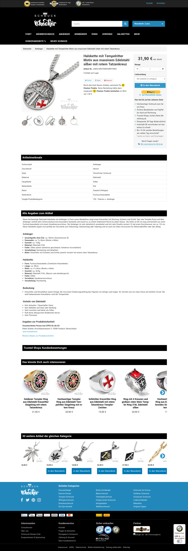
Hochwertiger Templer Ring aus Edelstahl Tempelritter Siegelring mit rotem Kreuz (69, 403)
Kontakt (149, 3)
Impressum (63, 547)
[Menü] (183, 525)
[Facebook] (22, 501)
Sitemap (126, 547)
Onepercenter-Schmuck (106, 500)
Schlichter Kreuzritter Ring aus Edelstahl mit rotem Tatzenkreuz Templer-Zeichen (102, 403)
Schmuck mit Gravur (142, 490)
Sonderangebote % (35, 41)
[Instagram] (39, 501)
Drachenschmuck (66, 503)
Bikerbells (137, 503)
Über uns (25, 531)
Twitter (89, 80)
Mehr (137, 34)
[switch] (179, 541)
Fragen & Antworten (67, 531)
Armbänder (80, 34)
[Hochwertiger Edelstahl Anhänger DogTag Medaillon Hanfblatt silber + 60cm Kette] (57, 452)
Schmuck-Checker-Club (30, 534)
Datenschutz (81, 547)
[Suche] (125, 24)
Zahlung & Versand (66, 537)
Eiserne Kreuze (65, 493)
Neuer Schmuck (58, 41)
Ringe (95, 34)
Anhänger (64, 34)
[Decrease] (137, 69)
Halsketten (123, 34)
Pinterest (109, 80)
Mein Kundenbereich (67, 540)
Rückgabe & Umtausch (68, 534)
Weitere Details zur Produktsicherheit (38, 336)
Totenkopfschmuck (104, 497)
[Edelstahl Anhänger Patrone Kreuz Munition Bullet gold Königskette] (159, 452)
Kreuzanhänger (65, 490)
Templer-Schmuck (66, 497)
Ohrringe (107, 34)
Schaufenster (26, 527)
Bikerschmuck (102, 493)
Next (163, 392)
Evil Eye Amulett (65, 506)
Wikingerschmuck (66, 500)
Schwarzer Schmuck (142, 497)
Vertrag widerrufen (113, 547)
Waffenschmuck (103, 506)
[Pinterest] (33, 501)
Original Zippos (139, 506)
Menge (137, 64)
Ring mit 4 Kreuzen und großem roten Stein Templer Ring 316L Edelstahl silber (135, 403)
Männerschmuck (45, 34)
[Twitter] (28, 501)
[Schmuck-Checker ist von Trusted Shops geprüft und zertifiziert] (116, 529)
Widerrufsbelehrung (96, 547)
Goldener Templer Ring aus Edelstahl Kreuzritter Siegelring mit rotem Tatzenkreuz (36, 403)
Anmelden (161, 3)
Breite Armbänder (103, 490)
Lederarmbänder (140, 500)
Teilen (98, 80)
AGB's (71, 547)
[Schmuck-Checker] (45, 19)
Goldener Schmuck (141, 493)
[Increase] (163, 69)
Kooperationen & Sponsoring (33, 537)
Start (28, 34)
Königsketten (101, 503)
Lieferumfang (140, 74)
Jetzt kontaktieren (29, 331)
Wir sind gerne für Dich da (151, 144)
